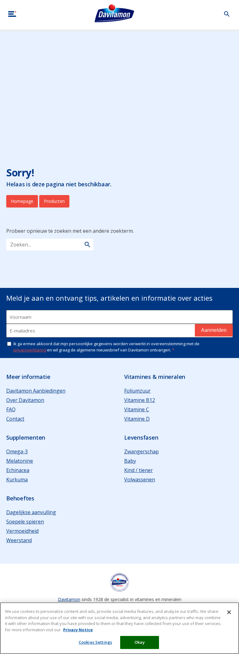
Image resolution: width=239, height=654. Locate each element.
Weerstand (19, 540)
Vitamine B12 (139, 400)
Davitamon (69, 599)
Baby (130, 460)
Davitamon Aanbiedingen (35, 390)
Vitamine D (137, 418)
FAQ (11, 409)
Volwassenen (139, 479)
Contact (15, 418)
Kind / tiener (138, 470)
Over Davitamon (25, 400)
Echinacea (17, 470)
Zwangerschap (141, 451)
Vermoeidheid (22, 530)
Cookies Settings (95, 642)
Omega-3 (17, 451)
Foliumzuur (137, 390)
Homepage (22, 201)
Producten (54, 201)
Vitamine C (136, 409)
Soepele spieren (25, 521)
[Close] (229, 612)
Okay (139, 642)
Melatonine (19, 460)
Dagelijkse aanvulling (31, 512)
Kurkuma (17, 479)
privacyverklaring (29, 350)
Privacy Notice (78, 630)
